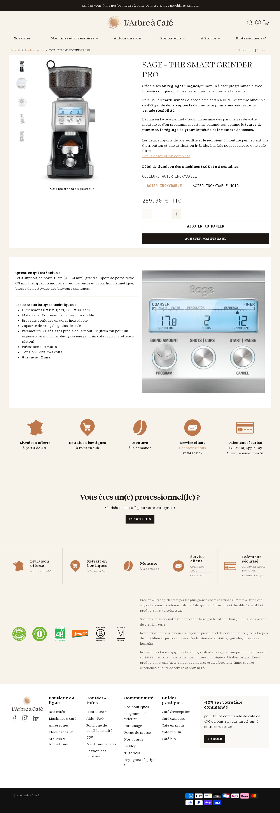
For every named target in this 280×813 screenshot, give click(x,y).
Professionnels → (251, 38)
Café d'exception (176, 711)
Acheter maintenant (205, 238)
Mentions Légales (101, 744)
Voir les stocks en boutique (72, 189)
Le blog (130, 746)
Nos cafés (22, 38)
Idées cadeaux (61, 732)
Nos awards (133, 739)
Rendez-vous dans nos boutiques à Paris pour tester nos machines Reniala (140, 5)
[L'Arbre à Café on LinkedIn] (36, 718)
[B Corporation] (100, 634)
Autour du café (127, 38)
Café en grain (173, 725)
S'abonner (215, 739)
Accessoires (59, 725)
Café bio (169, 739)
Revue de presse (137, 732)
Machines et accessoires (72, 38)
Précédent (246, 50)
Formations (170, 38)
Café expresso (173, 718)
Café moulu (171, 732)
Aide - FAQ (95, 718)
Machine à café (34, 50)
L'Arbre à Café (30, 795)
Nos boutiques (136, 707)
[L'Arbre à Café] (140, 28)
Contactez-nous (197, 568)
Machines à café (62, 718)
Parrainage (133, 725)
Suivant (263, 50)
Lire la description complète (166, 156)
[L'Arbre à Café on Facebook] (14, 718)
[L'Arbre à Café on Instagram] (25, 718)
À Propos (208, 38)
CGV (89, 737)
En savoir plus (140, 519)
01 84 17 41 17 (198, 575)
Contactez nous (192, 448)
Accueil (15, 50)
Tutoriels (132, 753)
